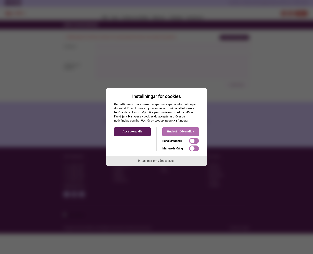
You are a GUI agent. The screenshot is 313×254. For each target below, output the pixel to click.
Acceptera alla (132, 131)
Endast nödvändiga (180, 131)
